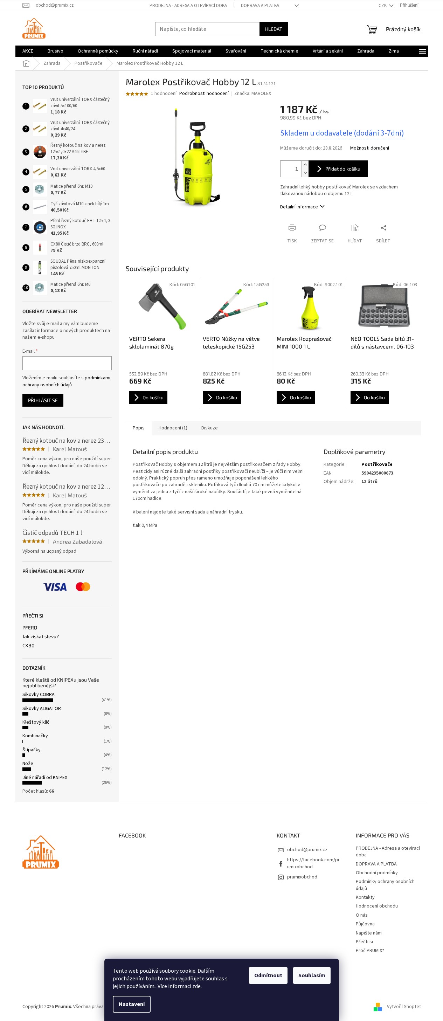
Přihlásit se (43, 400)
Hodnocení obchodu (377, 906)
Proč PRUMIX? (370, 950)
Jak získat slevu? (40, 636)
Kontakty (365, 897)
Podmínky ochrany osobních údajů (385, 885)
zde (196, 986)
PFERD (29, 627)
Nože (27, 763)
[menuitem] (27, 51)
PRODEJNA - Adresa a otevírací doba (188, 5)
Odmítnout (268, 975)
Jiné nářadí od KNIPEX (44, 777)
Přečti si (364, 941)
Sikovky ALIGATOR (41, 708)
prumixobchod (302, 877)
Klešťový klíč (35, 722)
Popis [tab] (139, 428)
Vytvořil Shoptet (404, 1006)
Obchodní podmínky (377, 872)
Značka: (252, 93)
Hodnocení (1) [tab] (173, 428)
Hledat (273, 29)
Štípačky (31, 749)
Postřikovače (377, 464)
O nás (362, 915)
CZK (383, 5)
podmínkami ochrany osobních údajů (66, 381)
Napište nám (369, 933)
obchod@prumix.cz (307, 849)
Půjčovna (365, 923)
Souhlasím (311, 975)
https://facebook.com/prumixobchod (313, 863)
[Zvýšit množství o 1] (305, 165)
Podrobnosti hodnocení (204, 93)
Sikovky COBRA (38, 694)
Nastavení (132, 1004)
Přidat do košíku (342, 169)
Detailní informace (299, 207)
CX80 (28, 645)
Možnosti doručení (369, 148)
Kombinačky (35, 735)
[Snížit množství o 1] (305, 173)
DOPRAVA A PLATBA (260, 5)
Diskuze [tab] (209, 428)
